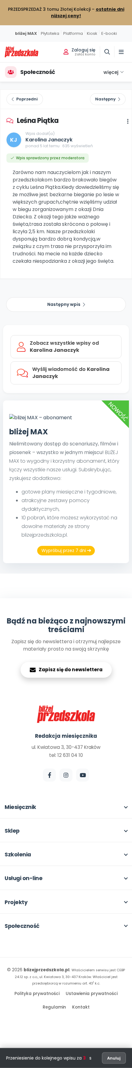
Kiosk (92, 33)
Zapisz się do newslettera (71, 669)
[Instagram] (66, 775)
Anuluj (114, 1058)
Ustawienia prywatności (92, 994)
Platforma (73, 33)
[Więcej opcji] (127, 121)
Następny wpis (63, 304)
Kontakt (81, 1007)
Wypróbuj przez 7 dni (64, 550)
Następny (105, 99)
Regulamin (54, 1007)
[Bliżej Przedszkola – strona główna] (21, 52)
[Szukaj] (107, 52)
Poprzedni (27, 99)
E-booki (109, 33)
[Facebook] (49, 775)
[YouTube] (82, 775)
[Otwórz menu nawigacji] (121, 52)
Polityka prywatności (37, 994)
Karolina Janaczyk (48, 140)
